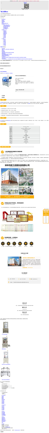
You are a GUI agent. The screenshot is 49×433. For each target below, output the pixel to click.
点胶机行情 (3, 417)
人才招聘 (4, 45)
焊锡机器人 (9, 120)
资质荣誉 (3, 407)
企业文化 (3, 406)
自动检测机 (24, 57)
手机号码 (3, 386)
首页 (4, 73)
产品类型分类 (4, 56)
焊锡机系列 (3, 51)
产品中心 (1, 46)
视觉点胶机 (3, 399)
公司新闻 (4, 36)
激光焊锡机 (12, 52)
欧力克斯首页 (4, 19)
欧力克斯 (1, 120)
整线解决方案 (4, 55)
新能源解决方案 (5, 27)
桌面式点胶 (3, 49)
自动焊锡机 (6, 57)
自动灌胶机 (3, 413)
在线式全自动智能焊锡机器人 (3, 71)
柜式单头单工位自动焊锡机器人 (6, 364)
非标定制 (15, 57)
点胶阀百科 (4, 32)
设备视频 (4, 34)
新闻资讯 (3, 29)
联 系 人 (3, 385)
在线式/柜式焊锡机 (8, 52)
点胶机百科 (4, 30)
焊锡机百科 (4, 31)
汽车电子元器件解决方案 (6, 25)
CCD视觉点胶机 (7, 49)
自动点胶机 (3, 57)
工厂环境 (4, 42)
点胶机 (3, 396)
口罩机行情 (3, 421)
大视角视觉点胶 (12, 49)
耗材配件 (18, 57)
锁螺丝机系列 (4, 53)
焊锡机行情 (3, 418)
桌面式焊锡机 (4, 52)
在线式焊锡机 (21, 57)
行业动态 (4, 35)
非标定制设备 (7, 55)
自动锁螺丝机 (10, 57)
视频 (2, 422)
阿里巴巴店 (25, 2)
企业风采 (4, 43)
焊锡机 (29, 103)
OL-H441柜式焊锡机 (4, 334)
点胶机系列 (3, 48)
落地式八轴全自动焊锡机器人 (6, 379)
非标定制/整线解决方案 (5, 23)
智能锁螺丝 (3, 21)
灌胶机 (3, 22)
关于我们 (3, 38)
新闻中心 (3, 416)
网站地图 (25, 3)
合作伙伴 (4, 44)
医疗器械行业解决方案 (6, 26)
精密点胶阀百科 (4, 420)
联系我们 (4, 39)
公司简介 (4, 40)
